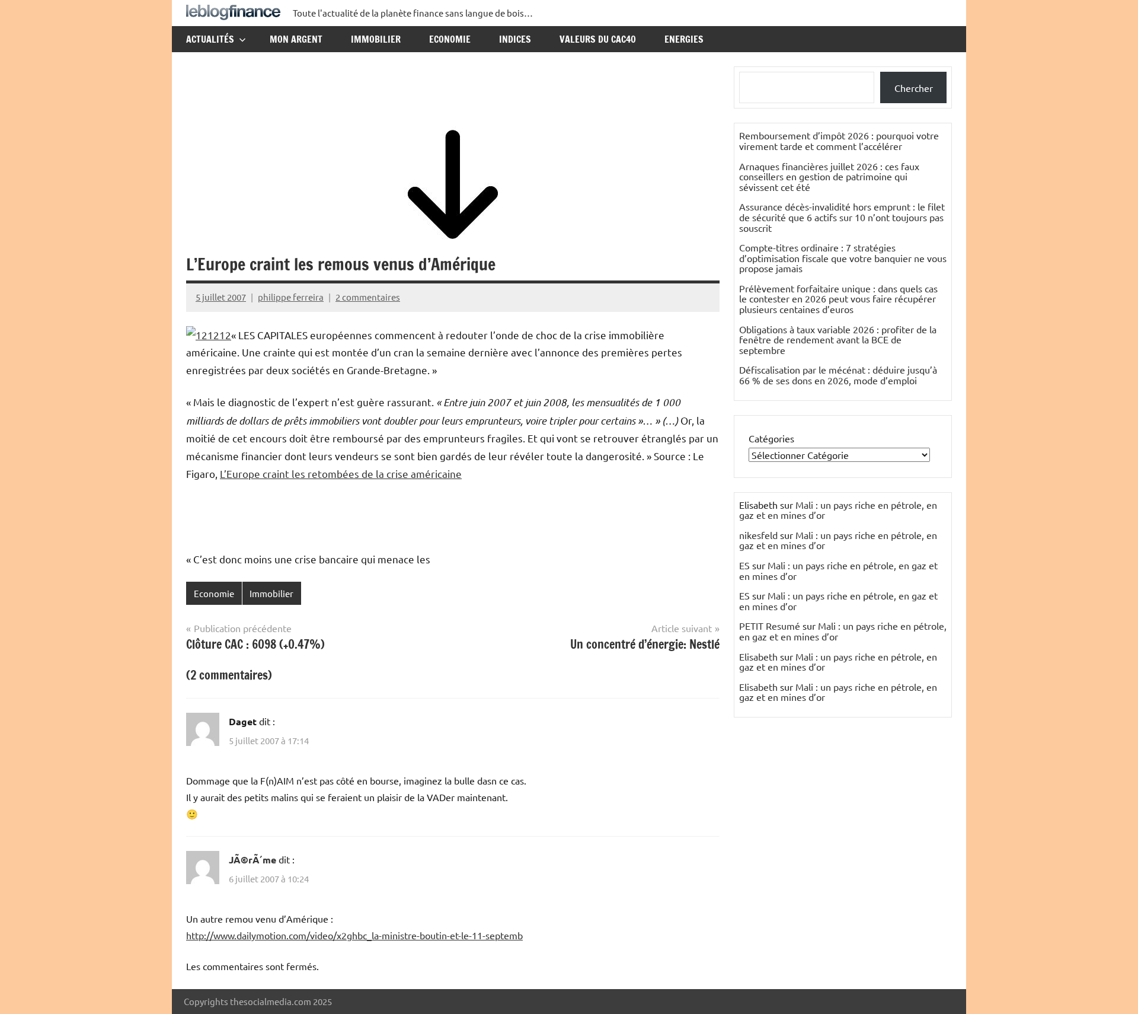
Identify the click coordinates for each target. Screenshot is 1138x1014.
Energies (684, 39)
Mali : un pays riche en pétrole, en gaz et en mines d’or (838, 510)
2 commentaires (367, 296)
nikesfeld (758, 535)
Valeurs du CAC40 (598, 39)
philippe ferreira (291, 296)
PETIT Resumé (769, 626)
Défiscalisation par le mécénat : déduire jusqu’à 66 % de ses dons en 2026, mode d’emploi (838, 374)
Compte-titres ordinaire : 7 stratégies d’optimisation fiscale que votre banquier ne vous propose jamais (843, 257)
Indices (515, 39)
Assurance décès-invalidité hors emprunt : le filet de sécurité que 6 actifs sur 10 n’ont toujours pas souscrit (842, 216)
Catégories (771, 438)
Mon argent (296, 39)
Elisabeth (758, 656)
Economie (450, 39)
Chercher (913, 88)
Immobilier (376, 39)
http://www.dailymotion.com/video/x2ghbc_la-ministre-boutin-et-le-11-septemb (354, 935)
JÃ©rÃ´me (252, 859)
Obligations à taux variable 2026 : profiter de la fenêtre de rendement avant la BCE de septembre (837, 339)
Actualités (210, 39)
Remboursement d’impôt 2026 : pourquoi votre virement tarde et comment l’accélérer (839, 140)
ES (744, 565)
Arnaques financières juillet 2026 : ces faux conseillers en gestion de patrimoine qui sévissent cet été (829, 176)
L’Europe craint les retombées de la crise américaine (341, 473)
